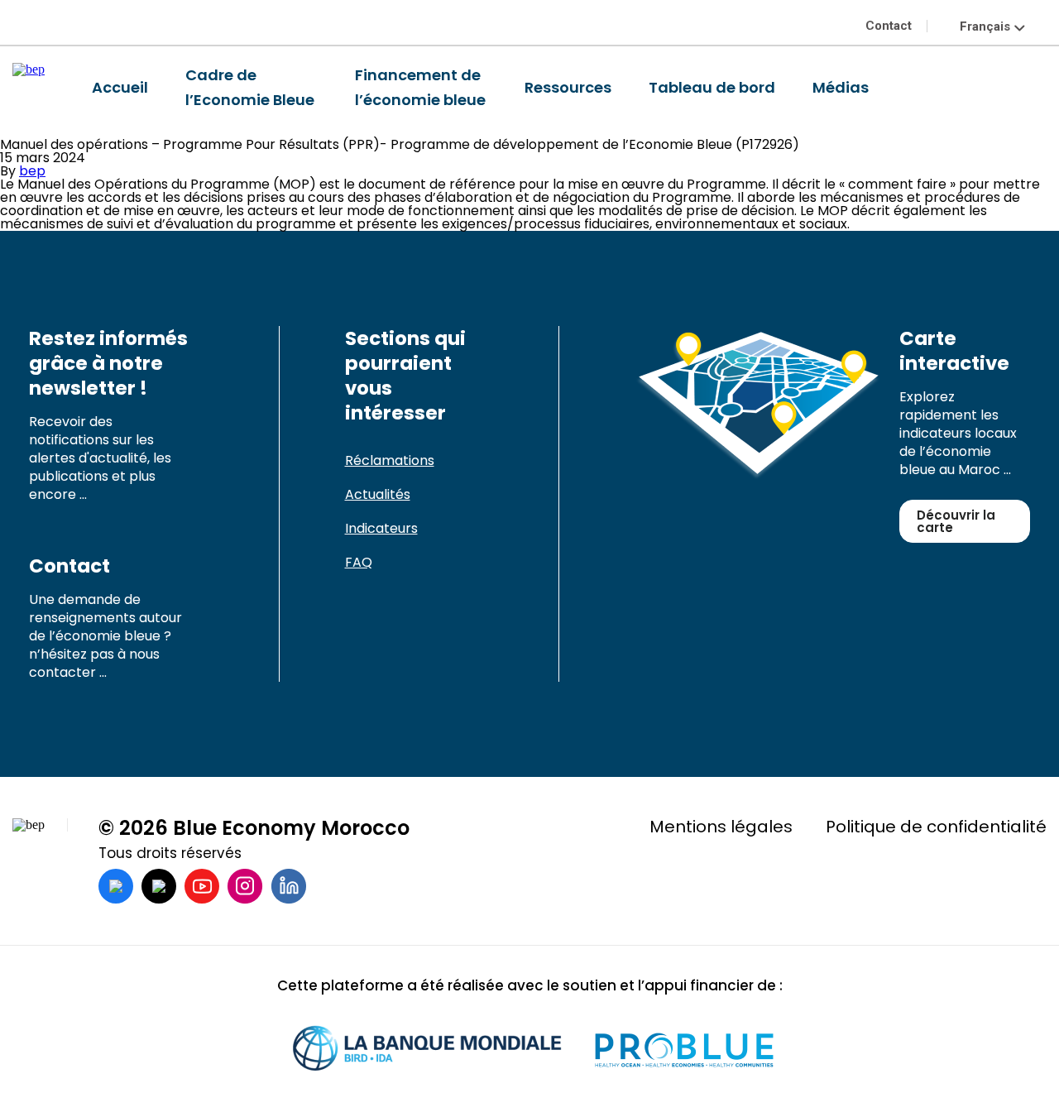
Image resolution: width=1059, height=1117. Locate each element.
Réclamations (389, 460)
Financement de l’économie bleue (420, 87)
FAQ (358, 562)
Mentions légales (721, 826)
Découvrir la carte (956, 521)
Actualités (377, 494)
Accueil (120, 87)
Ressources (568, 87)
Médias (840, 87)
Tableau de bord (712, 87)
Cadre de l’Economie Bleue (249, 87)
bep (32, 170)
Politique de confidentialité (936, 826)
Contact (888, 26)
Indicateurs (381, 528)
